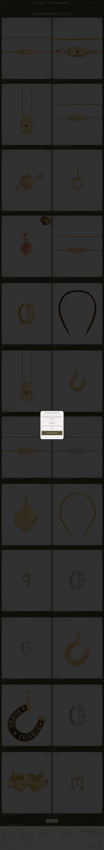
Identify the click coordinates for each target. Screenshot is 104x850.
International (52, 433)
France (52, 423)
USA (52, 428)
